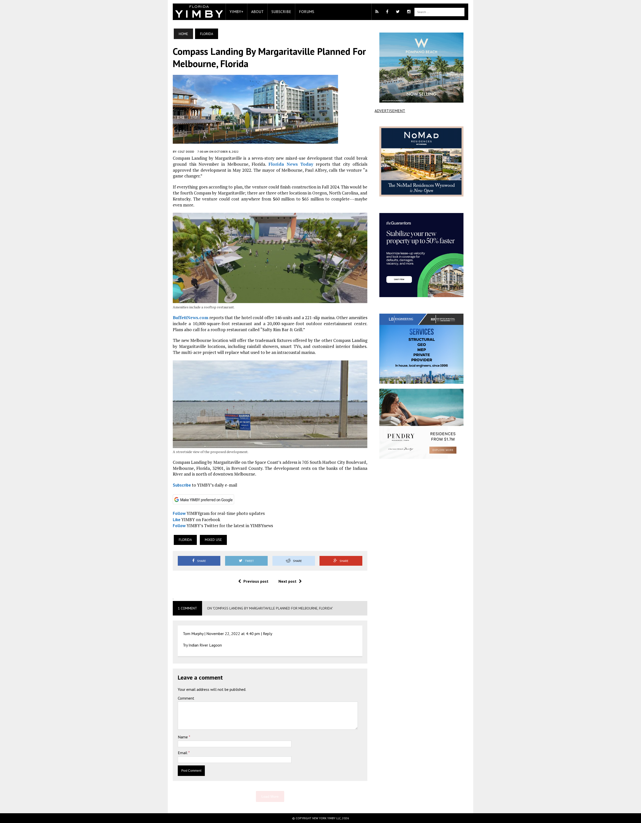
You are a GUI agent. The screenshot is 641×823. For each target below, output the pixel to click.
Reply (267, 633)
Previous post (255, 581)
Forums (306, 11)
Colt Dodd (186, 151)
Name (183, 736)
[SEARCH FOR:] (439, 11)
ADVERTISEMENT (390, 110)
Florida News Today (290, 164)
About (257, 11)
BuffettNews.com (190, 317)
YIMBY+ (236, 11)
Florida (185, 539)
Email (183, 752)
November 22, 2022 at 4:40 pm (233, 633)
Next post (287, 581)
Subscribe (281, 11)
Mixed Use (213, 539)
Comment (186, 698)
